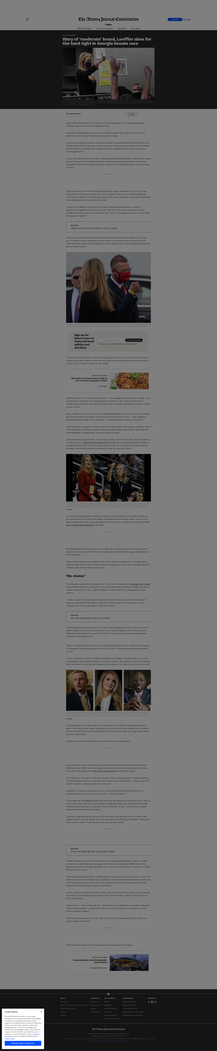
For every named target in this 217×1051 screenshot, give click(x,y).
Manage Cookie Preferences (23, 1043)
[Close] (41, 1011)
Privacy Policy (9, 1038)
